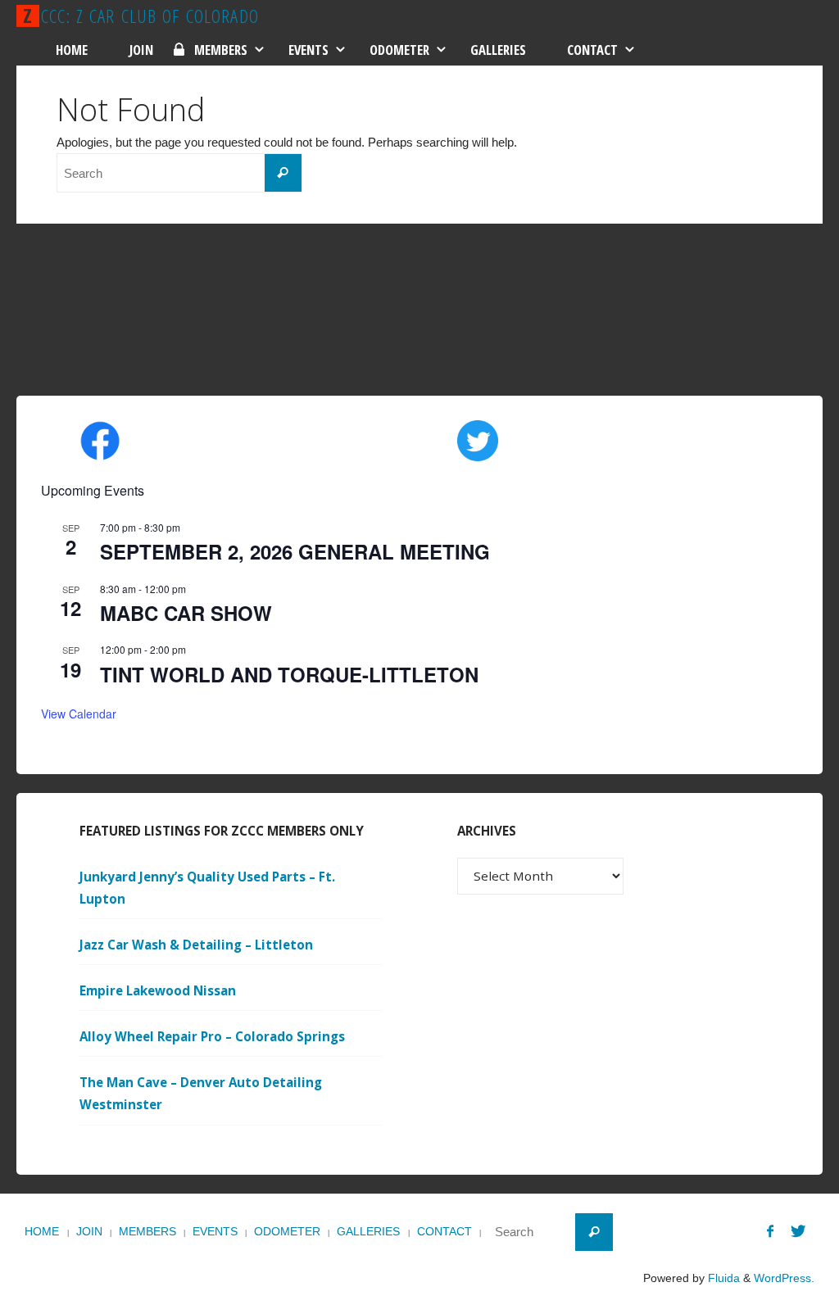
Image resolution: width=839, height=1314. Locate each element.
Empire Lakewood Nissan (157, 990)
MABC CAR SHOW (186, 613)
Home (42, 1232)
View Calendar (78, 713)
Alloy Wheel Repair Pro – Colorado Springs (212, 1036)
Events (215, 1232)
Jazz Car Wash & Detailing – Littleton (196, 944)
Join (89, 1232)
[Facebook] (770, 1231)
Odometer (287, 1232)
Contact (444, 1232)
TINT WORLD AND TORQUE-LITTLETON (289, 674)
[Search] (283, 173)
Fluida (722, 1278)
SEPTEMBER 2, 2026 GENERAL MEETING (295, 551)
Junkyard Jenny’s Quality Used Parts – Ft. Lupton (207, 887)
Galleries (368, 1232)
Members (147, 1232)
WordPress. (784, 1278)
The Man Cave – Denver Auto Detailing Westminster (200, 1093)
